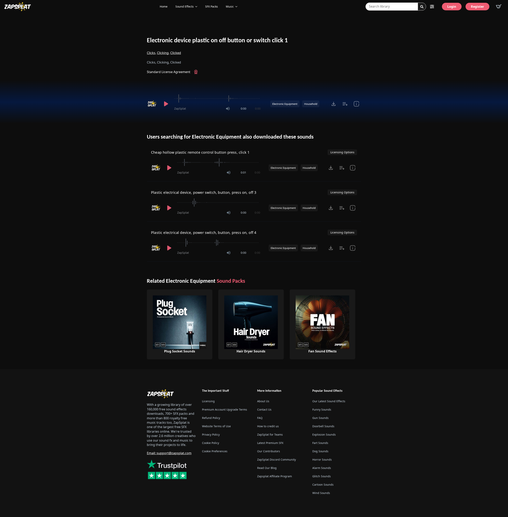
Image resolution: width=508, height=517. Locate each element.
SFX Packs (211, 6)
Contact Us (264, 409)
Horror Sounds (322, 459)
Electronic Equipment (284, 104)
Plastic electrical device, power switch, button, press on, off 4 (203, 232)
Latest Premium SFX (270, 443)
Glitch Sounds (321, 476)
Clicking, (163, 53)
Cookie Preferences (214, 451)
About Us (263, 401)
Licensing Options (342, 152)
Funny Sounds (321, 409)
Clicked (175, 53)
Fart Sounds (320, 443)
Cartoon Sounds (323, 484)
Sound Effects (184, 6)
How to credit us (268, 426)
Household (310, 104)
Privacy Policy (211, 434)
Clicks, (151, 53)
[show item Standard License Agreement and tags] (356, 104)
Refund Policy (211, 418)
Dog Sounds (320, 451)
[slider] (217, 98)
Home (163, 6)
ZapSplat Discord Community (276, 459)
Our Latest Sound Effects (328, 401)
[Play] (166, 104)
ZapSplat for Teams (270, 434)
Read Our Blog (267, 468)
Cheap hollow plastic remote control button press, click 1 (200, 152)
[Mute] (228, 109)
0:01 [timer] (243, 172)
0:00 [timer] (243, 108)
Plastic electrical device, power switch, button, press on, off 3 (203, 192)
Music (230, 6)
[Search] (422, 7)
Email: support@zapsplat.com (169, 453)
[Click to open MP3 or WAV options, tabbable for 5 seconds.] (333, 104)
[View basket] (498, 6)
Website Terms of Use (216, 426)
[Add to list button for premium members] (345, 104)
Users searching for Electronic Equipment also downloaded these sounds (230, 137)
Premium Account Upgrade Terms (224, 409)
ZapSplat (180, 108)
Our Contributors (268, 451)
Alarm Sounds (321, 468)
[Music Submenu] (237, 6)
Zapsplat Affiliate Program (274, 476)
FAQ (260, 418)
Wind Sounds (321, 493)
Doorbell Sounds (323, 426)
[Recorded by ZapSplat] (152, 104)
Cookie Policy (210, 443)
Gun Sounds (320, 418)
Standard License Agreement (168, 72)
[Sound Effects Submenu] (197, 6)
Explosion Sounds (324, 434)
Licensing (208, 401)
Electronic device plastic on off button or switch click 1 (217, 41)
